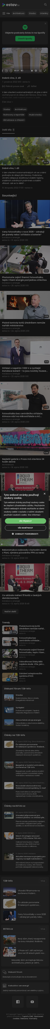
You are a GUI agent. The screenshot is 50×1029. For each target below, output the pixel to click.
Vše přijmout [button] (25, 521)
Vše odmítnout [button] (25, 528)
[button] (25, 534)
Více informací (34, 514)
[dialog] (25, 514)
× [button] (44, 494)
